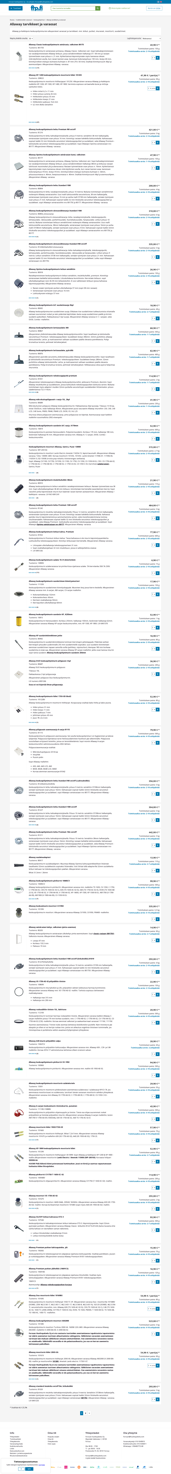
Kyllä (29, 1469)
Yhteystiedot (14, 1437)
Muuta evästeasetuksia (18, 1456)
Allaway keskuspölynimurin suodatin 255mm (66, 652)
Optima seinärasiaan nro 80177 (50, 524)
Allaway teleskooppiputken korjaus (56, 1284)
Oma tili (50, 1439)
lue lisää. (42, 1465)
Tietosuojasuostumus (26, 1461)
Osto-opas (52, 1444)
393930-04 (33, 1160)
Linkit (12, 1448)
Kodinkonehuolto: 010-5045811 (134, 1444)
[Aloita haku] (97, 8)
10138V (56, 1361)
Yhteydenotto (15, 1441)
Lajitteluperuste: (134, 38)
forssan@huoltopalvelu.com (44, 2)
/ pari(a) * (150, 75)
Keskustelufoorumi (17, 1451)
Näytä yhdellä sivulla (18, 38)
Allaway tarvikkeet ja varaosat (33, 24)
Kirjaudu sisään (53, 1437)
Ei (21, 1469)
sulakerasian (103, 464)
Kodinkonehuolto (16, 1446)
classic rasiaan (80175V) (103, 933)
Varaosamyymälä (16, 1444)
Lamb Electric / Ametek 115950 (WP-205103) (76, 1157)
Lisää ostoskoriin (158, 58)
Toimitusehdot (15, 1439)
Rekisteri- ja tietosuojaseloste (21, 1453)
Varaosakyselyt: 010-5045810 (134, 1441)
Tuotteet (17, 8)
